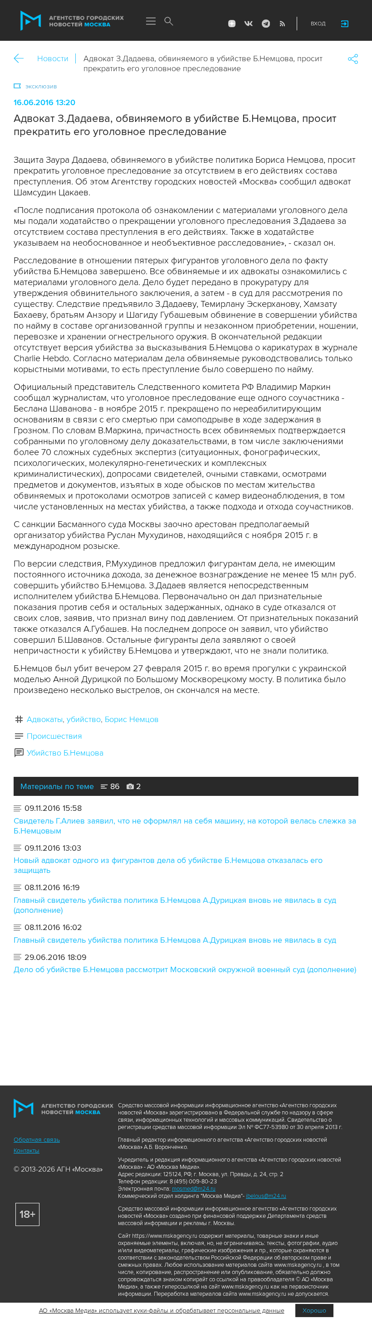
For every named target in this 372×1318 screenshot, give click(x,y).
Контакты (26, 1150)
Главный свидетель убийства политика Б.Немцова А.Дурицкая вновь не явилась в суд (175, 940)
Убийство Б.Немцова (65, 753)
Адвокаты (45, 719)
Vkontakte (248, 23)
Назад (22, 59)
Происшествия (54, 736)
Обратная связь (37, 1140)
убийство (84, 719)
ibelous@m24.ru (266, 1196)
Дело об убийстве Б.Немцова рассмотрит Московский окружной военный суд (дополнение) (185, 969)
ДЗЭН (232, 23)
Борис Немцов (132, 719)
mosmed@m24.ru (193, 1188)
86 (114, 786)
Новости (53, 58)
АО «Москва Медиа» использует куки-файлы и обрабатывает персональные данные (161, 1310)
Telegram (265, 23)
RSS (282, 23)
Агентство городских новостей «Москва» (72, 20)
